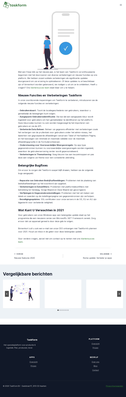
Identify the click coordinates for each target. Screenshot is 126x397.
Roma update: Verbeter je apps (97, 256)
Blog (95, 366)
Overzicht (96, 344)
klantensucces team (40, 87)
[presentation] (21, 292)
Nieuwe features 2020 (24, 256)
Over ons (95, 362)
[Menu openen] (120, 5)
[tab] (58, 310)
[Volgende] (119, 294)
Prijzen (95, 348)
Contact (95, 370)
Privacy (109, 386)
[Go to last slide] (7, 294)
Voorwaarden (117, 386)
